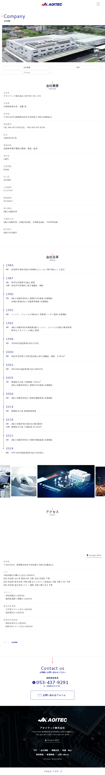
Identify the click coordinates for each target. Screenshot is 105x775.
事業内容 (55, 750)
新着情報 (50, 755)
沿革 (78, 67)
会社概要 (27, 67)
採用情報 (40, 755)
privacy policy (57, 759)
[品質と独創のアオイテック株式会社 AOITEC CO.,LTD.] (52, 4)
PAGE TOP (51, 771)
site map (46, 759)
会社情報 (44, 750)
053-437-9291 (14, 127)
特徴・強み (67, 750)
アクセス (27, 73)
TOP (35, 750)
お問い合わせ (63, 755)
